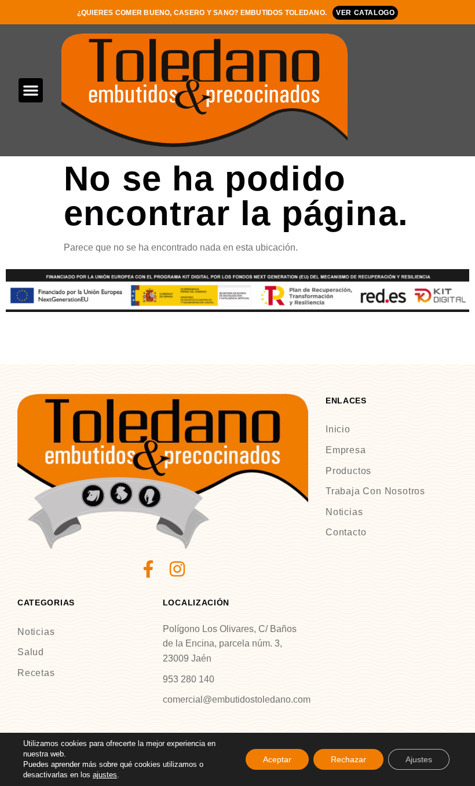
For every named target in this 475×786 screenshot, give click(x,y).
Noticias (344, 512)
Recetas (36, 673)
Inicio (338, 429)
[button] (31, 90)
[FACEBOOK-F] (148, 569)
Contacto (346, 532)
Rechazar (348, 759)
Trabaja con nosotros (375, 491)
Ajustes (418, 759)
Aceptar (277, 759)
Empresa (346, 450)
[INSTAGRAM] (177, 569)
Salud (30, 652)
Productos (348, 471)
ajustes (105, 774)
